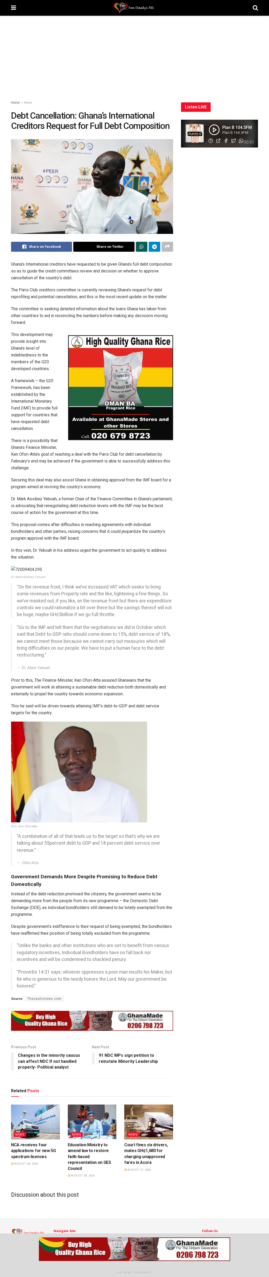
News (28, 102)
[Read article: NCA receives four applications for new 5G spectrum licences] (35, 1122)
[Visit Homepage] (134, 8)
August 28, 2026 (25, 1163)
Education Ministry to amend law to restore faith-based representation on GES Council (89, 1156)
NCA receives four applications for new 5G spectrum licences (33, 1150)
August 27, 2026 (139, 1169)
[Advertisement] (134, 55)
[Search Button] (255, 8)
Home (15, 102)
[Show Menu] (13, 8)
